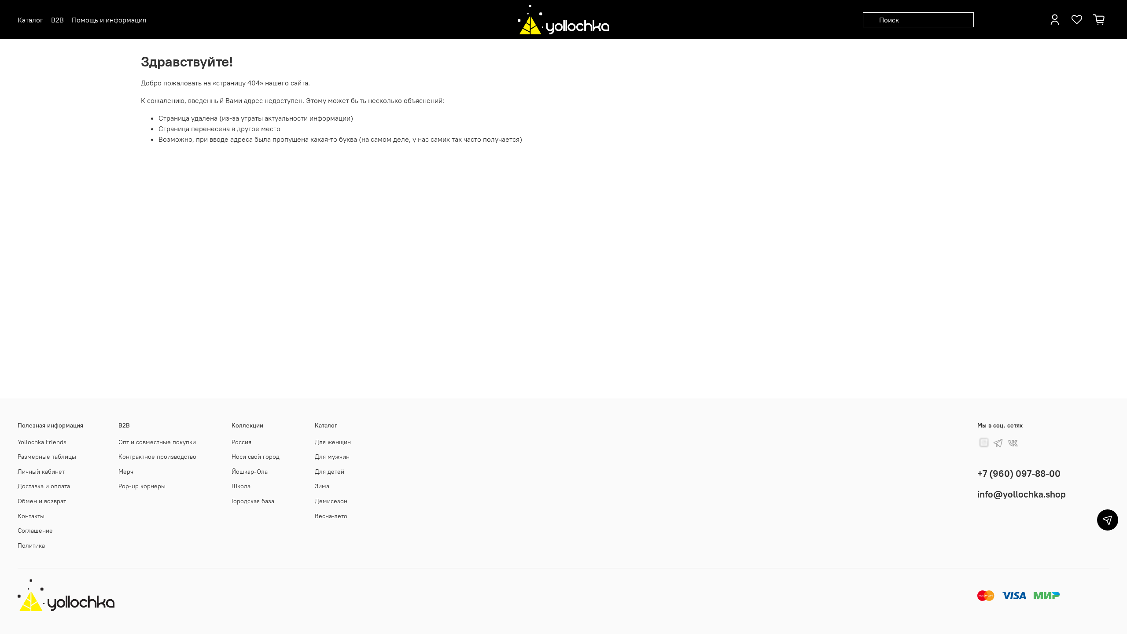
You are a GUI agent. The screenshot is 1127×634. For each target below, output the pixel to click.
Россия (241, 442)
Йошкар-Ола (250, 472)
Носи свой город (256, 457)
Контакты (31, 516)
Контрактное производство (157, 457)
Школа (241, 486)
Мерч (125, 472)
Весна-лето (331, 516)
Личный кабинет (41, 472)
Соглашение (35, 530)
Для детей (329, 472)
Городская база (253, 501)
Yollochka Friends (42, 442)
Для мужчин (332, 457)
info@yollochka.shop (1021, 494)
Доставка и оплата (44, 486)
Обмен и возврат (42, 501)
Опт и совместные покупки (157, 442)
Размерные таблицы (47, 457)
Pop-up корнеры (142, 486)
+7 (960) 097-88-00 (1019, 473)
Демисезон (331, 501)
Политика (31, 545)
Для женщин (333, 442)
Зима (322, 486)
